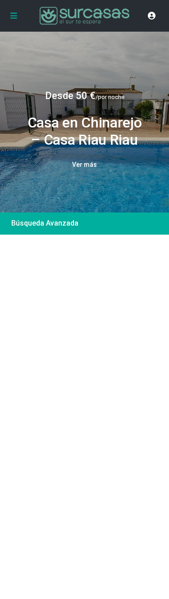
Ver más (84, 164)
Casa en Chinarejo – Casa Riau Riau (84, 131)
